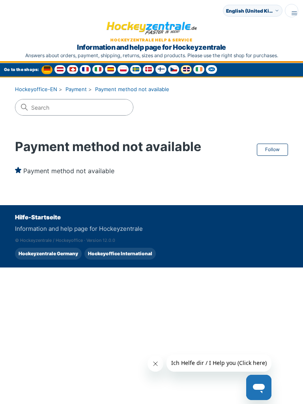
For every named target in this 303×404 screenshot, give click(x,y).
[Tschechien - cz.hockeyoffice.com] (173, 69)
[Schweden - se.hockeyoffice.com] (135, 69)
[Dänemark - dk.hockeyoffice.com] (148, 69)
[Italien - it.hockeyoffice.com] (97, 69)
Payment (76, 89)
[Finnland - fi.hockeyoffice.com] (160, 69)
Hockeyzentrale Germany (48, 253)
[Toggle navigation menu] (291, 10)
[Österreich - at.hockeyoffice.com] (59, 69)
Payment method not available (132, 89)
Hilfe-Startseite (38, 217)
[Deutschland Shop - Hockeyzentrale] (46, 69)
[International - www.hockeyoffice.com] (211, 69)
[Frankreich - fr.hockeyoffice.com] (85, 69)
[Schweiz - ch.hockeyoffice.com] (72, 69)
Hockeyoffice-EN (36, 89)
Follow (272, 149)
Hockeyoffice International (120, 253)
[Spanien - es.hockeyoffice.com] (110, 69)
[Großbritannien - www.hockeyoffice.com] (186, 69)
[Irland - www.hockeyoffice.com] (198, 69)
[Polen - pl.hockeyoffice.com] (123, 69)
